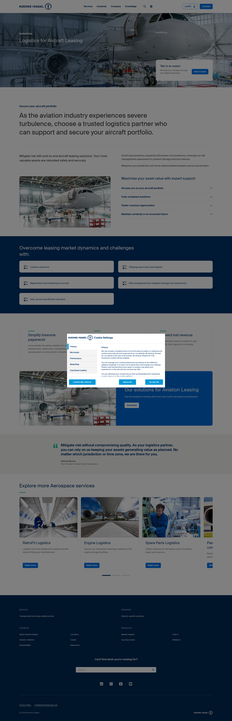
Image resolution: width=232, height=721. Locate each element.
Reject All (127, 382)
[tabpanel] (132, 368)
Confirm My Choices (82, 382)
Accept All (154, 382)
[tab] (82, 347)
